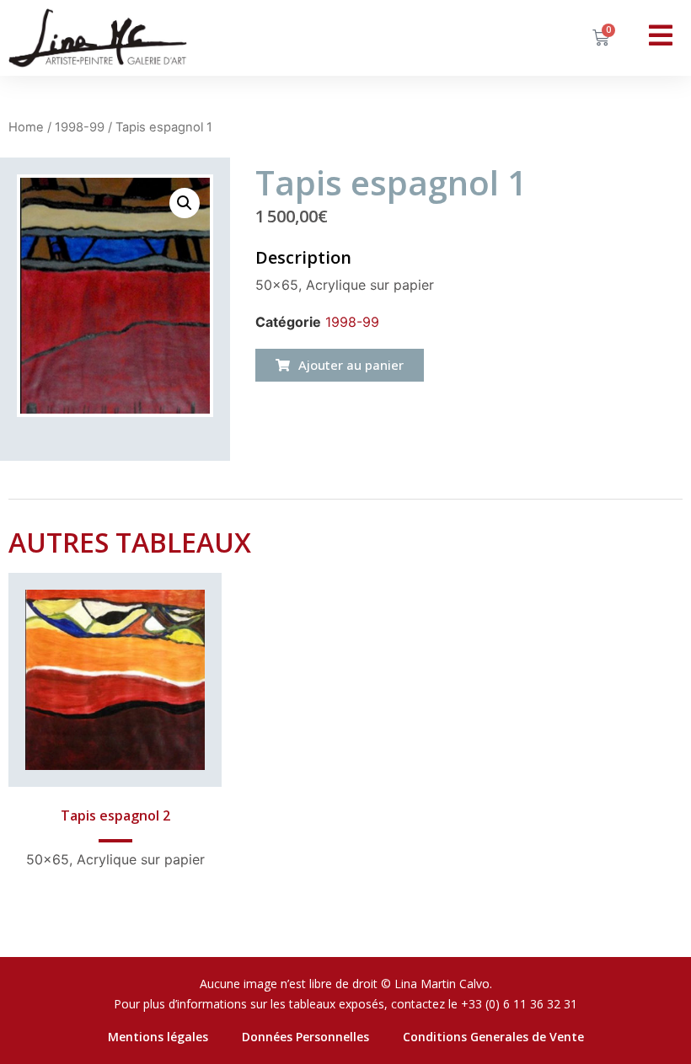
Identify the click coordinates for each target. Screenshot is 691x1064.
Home (26, 127)
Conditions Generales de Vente (493, 1037)
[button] (339, 365)
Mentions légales (158, 1037)
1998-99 (79, 127)
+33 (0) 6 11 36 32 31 (519, 1004)
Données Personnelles (305, 1037)
